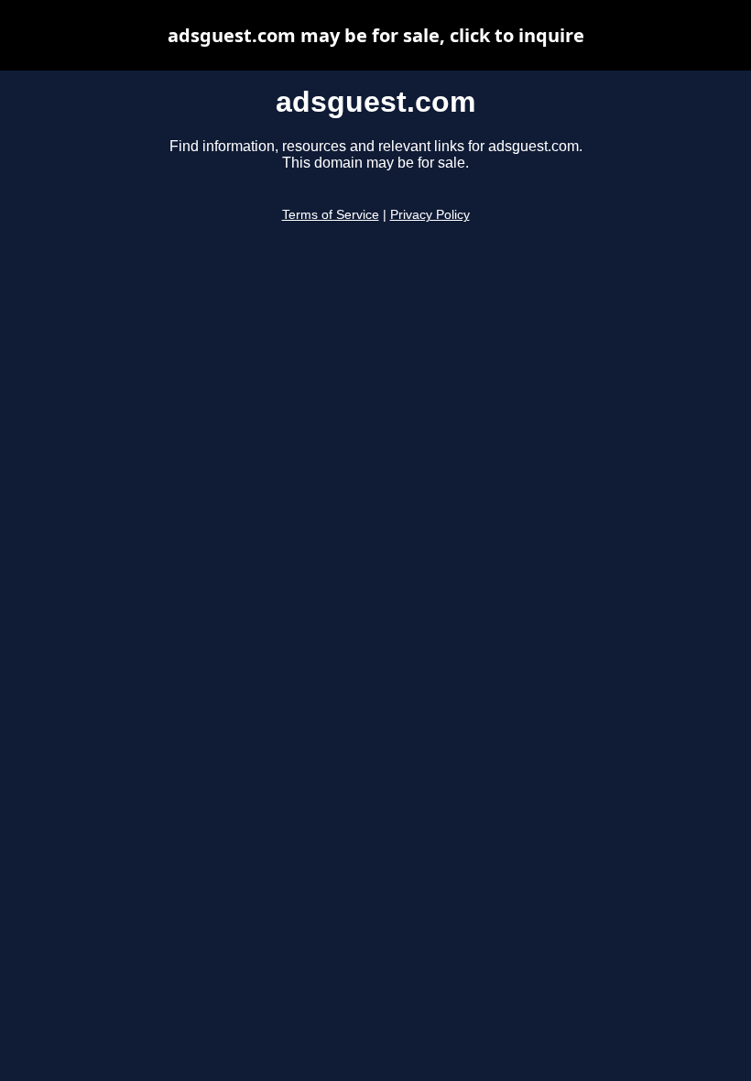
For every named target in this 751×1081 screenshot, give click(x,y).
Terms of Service (330, 215)
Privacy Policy (430, 215)
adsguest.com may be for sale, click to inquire (376, 35)
